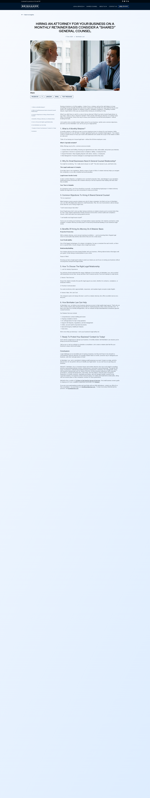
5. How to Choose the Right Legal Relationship (42, 122)
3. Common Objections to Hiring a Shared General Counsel (42, 115)
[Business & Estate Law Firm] (30, 6)
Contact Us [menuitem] (113, 6)
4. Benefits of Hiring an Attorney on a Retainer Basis (43, 118)
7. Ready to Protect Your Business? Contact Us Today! (43, 128)
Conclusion (34, 131)
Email (57, 97)
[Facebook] (122, 1)
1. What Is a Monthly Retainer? (38, 107)
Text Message (67, 97)
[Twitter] (124, 1)
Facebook (35, 97)
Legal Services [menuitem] (78, 6)
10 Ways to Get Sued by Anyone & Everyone (88, 380)
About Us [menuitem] (102, 6)
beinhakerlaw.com (73, 388)
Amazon (97, 382)
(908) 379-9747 (123, 6)
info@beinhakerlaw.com (88, 387)
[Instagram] (126, 1)
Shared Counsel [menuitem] (91, 6)
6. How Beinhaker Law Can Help (38, 125)
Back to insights (29, 15)
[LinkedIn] (128, 1)
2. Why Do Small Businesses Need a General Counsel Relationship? (43, 111)
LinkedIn (49, 97)
